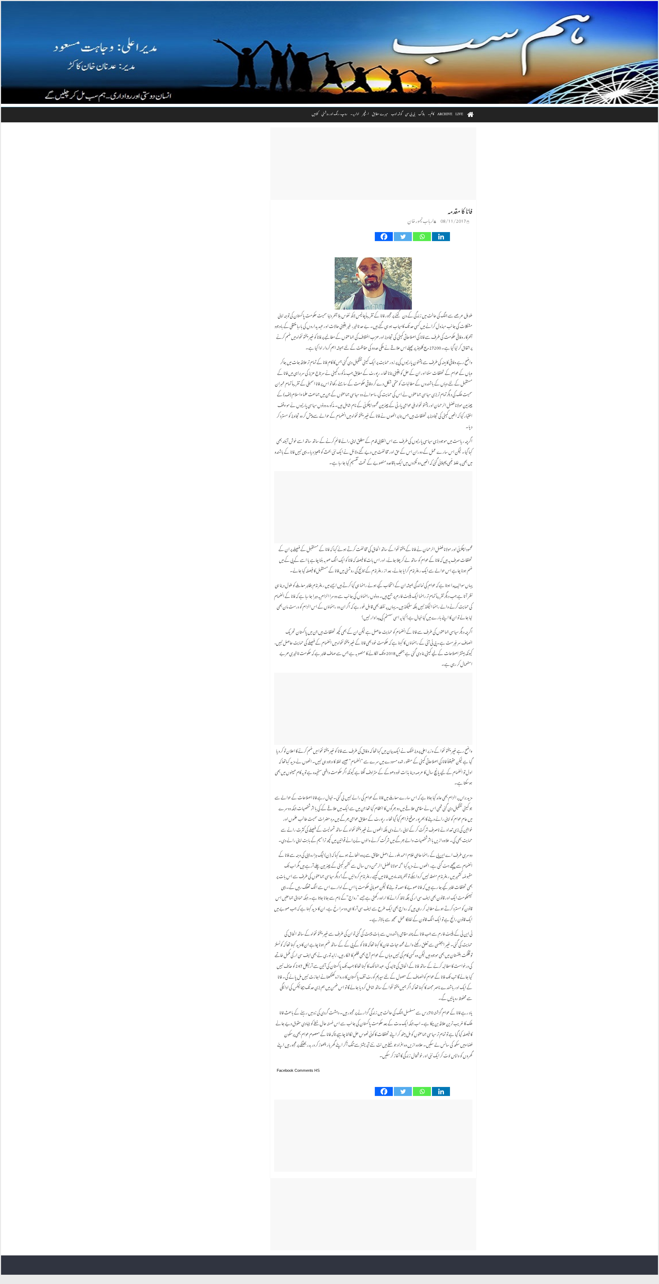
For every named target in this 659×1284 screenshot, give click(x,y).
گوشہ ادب (396, 113)
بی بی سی (410, 113)
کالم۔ (431, 113)
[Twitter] (403, 236)
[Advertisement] (373, 163)
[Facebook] (384, 236)
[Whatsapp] (422, 236)
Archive (444, 113)
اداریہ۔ (354, 113)
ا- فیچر (365, 113)
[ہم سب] (329, 52)
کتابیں (315, 113)
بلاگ (421, 113)
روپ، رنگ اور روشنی (334, 113)
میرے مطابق (380, 113)
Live (459, 113)
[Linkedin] (441, 236)
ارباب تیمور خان (420, 220)
